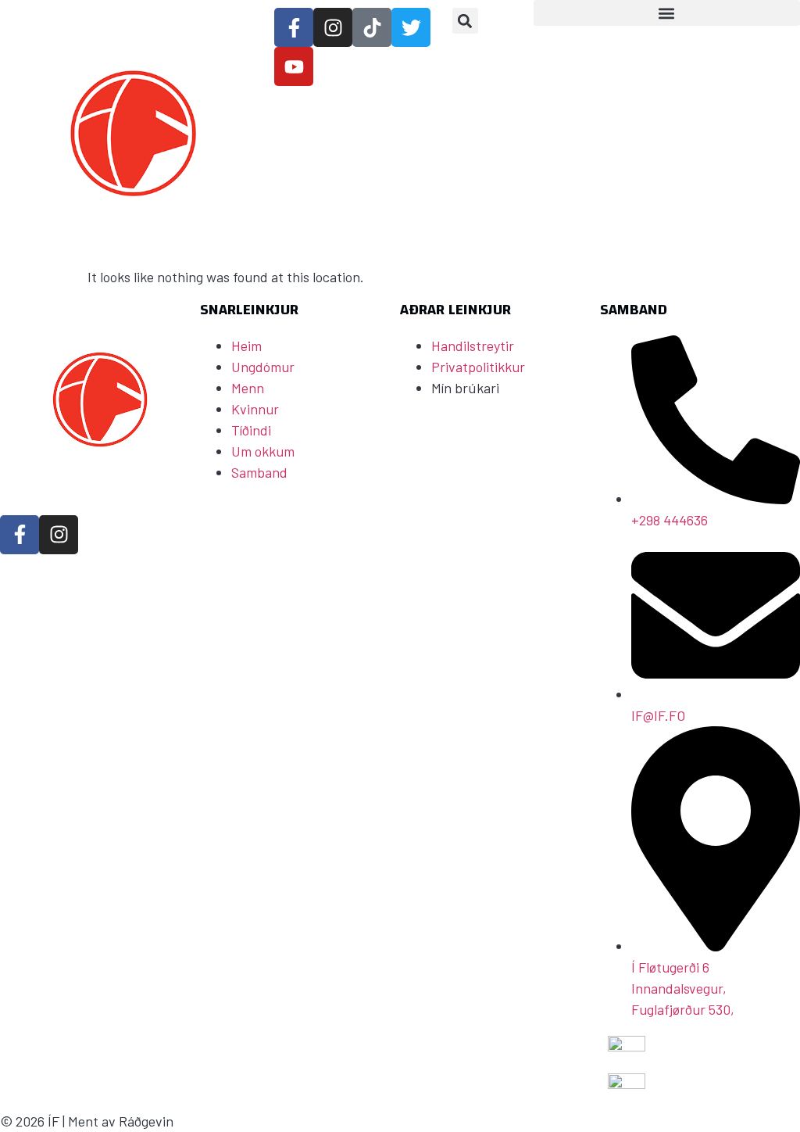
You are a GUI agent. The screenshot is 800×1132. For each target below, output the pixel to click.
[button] (465, 21)
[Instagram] (58, 534)
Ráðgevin (146, 1121)
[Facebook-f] (19, 534)
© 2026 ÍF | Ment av (59, 1121)
